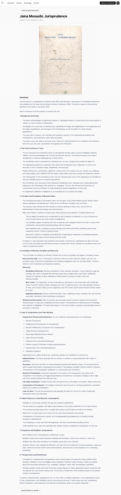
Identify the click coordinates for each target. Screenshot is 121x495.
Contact (36, 3)
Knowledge (27, 3)
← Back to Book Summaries (30, 10)
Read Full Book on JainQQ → (30, 490)
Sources (19, 3)
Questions (10, 3)
